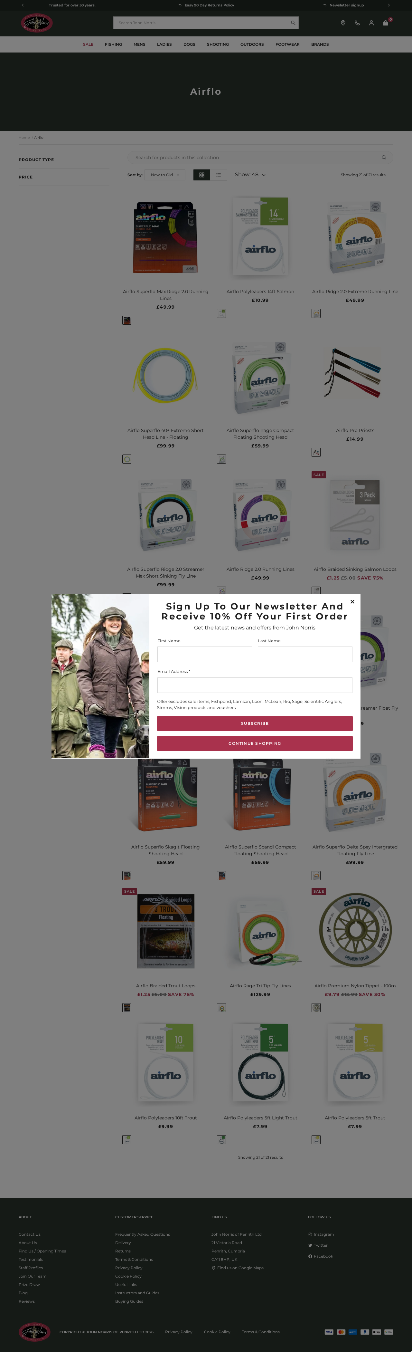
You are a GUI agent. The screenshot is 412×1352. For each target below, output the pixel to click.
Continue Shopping (255, 743)
